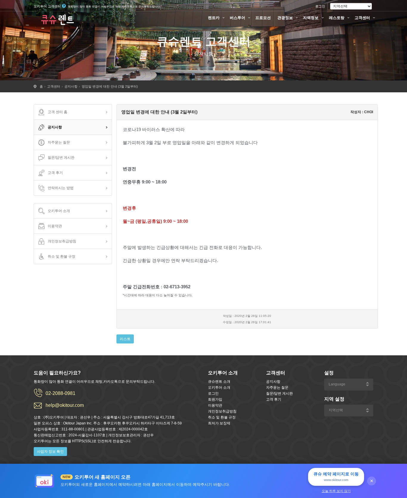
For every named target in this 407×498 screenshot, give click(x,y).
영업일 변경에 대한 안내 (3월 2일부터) (110, 86)
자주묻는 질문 (59, 142)
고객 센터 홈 (57, 112)
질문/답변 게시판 (61, 157)
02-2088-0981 (60, 393)
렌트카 (214, 17)
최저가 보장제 (219, 423)
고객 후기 (55, 173)
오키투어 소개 (59, 211)
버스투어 (238, 17)
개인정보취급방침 (62, 241)
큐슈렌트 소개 (219, 381)
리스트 (125, 339)
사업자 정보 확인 (50, 451)
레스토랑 (337, 17)
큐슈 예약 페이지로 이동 (336, 476)
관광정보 (285, 17)
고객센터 (363, 17)
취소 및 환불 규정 (61, 256)
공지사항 (70, 86)
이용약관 (55, 226)
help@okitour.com (65, 405)
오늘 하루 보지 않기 (336, 491)
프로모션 (263, 17)
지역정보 (311, 17)
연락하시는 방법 (61, 188)
